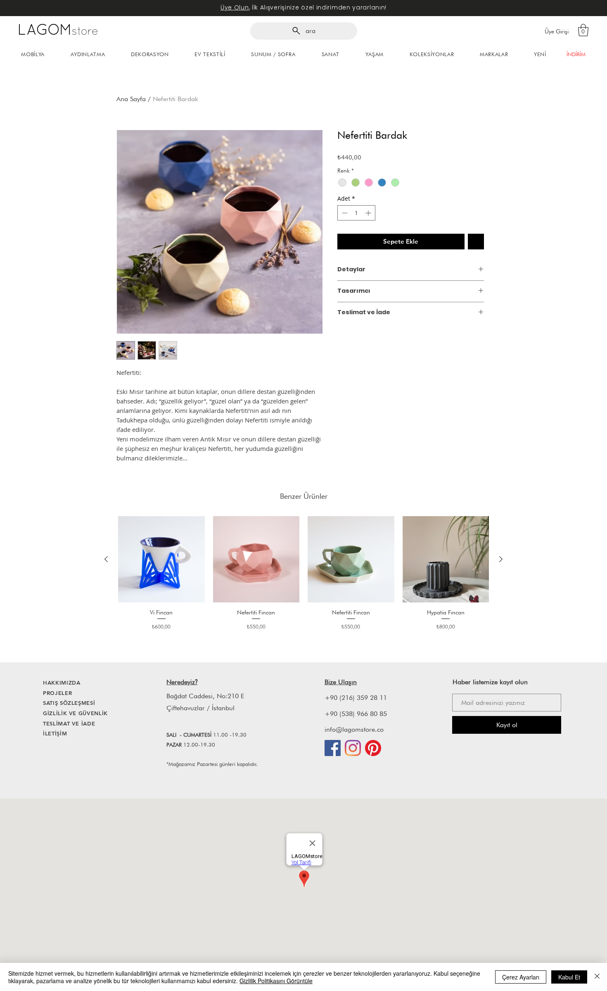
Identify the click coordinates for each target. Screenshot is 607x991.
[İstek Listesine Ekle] (476, 242)
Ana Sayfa (131, 99)
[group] (303, 574)
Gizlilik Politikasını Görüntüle (276, 981)
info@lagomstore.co (354, 729)
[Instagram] (353, 748)
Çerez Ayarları (520, 977)
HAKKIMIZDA (62, 682)
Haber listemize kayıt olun (490, 682)
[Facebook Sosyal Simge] (333, 748)
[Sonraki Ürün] (501, 559)
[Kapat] (597, 977)
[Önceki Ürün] (106, 559)
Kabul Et (569, 977)
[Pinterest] (373, 748)
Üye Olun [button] (235, 7)
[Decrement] (344, 213)
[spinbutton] (356, 213)
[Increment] (369, 213)
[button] (583, 30)
